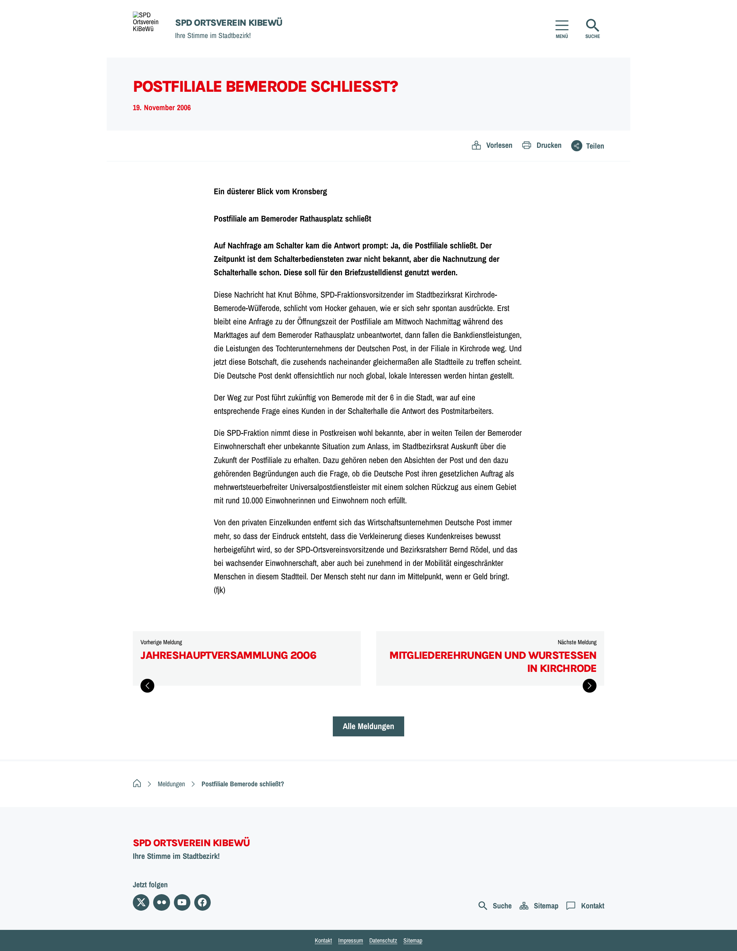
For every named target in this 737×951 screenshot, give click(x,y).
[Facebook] (202, 902)
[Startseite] (137, 784)
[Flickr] (161, 902)
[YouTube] (182, 902)
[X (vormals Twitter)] (141, 902)
